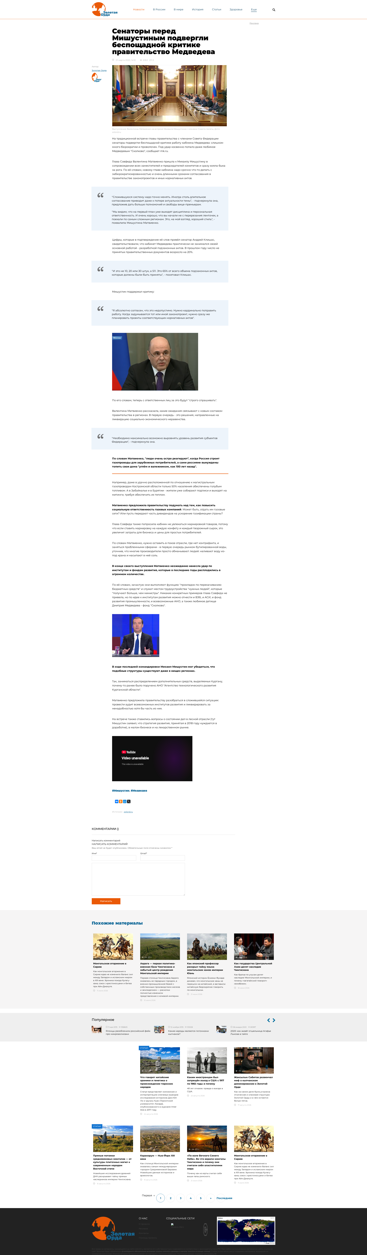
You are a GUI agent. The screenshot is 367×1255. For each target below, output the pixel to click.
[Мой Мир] (124, 801)
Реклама (143, 1228)
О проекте (144, 1224)
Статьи (216, 9)
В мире (178, 9)
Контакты (144, 1233)
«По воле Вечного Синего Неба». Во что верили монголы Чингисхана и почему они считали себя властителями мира (206, 1162)
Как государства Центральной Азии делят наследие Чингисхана (253, 966)
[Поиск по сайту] (273, 9)
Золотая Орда (99, 70)
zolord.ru (128, 812)
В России (159, 9)
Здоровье (236, 9)
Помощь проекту (148, 1237)
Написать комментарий (106, 840)
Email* (143, 853)
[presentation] (268, 1020)
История (197, 9)
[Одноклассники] (120, 801)
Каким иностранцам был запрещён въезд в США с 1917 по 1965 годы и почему (205, 1080)
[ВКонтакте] (116, 801)
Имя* (94, 853)
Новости (138, 9)
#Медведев (139, 790)
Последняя (221, 1198)
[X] (128, 801)
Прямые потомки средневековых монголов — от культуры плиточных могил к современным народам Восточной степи (112, 1162)
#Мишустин (120, 790)
